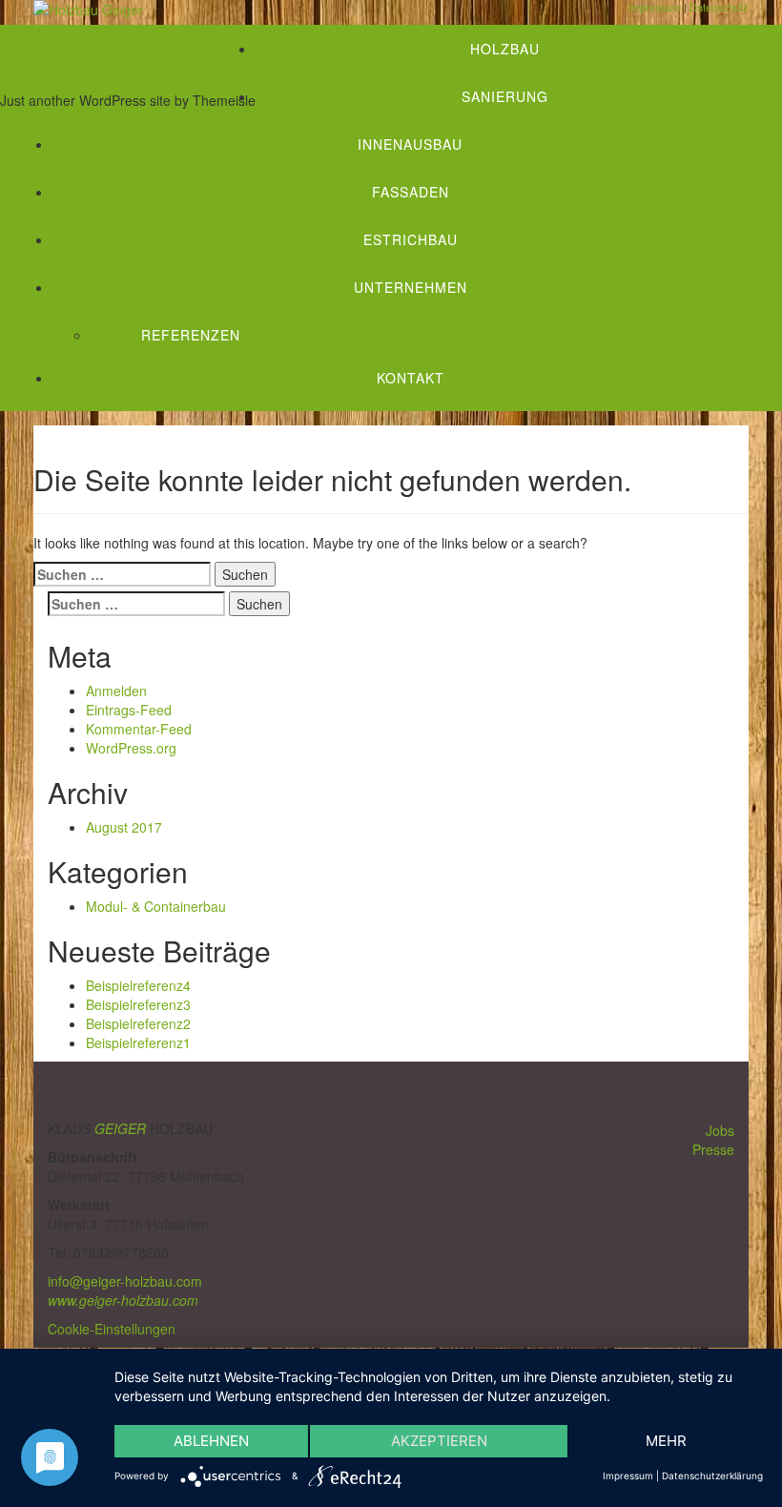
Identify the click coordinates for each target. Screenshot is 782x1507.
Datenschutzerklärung (712, 1475)
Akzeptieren (439, 1441)
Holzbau (505, 48)
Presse (713, 1149)
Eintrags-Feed (129, 709)
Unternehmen (410, 287)
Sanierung (505, 96)
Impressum (628, 1475)
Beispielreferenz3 (138, 1004)
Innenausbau (410, 144)
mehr (666, 1441)
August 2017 (124, 826)
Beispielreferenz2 (138, 1023)
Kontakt (410, 377)
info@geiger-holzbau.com (125, 1280)
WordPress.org (131, 747)
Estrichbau (410, 239)
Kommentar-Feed (139, 728)
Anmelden (116, 690)
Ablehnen (211, 1441)
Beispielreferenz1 (138, 1042)
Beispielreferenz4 (138, 985)
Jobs (720, 1130)
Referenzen (190, 334)
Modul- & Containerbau (156, 906)
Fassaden (410, 191)
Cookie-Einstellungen (111, 1328)
